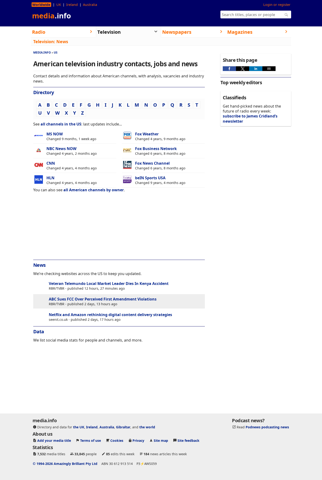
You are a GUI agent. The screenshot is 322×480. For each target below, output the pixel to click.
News (62, 41)
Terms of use (90, 440)
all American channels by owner (93, 189)
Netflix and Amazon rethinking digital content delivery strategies (110, 314)
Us (56, 52)
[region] (119, 229)
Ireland (72, 4)
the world (147, 427)
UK (58, 4)
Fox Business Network (156, 148)
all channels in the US (61, 124)
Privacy (138, 440)
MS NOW (54, 134)
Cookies (116, 440)
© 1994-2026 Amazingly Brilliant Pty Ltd (65, 463)
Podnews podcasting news (267, 427)
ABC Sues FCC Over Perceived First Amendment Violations (103, 299)
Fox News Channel (152, 163)
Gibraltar (123, 427)
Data (38, 331)
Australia (90, 4)
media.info (42, 52)
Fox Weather (147, 134)
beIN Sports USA (150, 177)
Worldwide (41, 4)
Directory (43, 92)
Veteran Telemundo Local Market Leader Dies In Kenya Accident (109, 283)
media (51, 16)
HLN (50, 177)
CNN (50, 163)
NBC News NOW (61, 148)
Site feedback (188, 440)
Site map (161, 440)
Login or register (276, 4)
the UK (78, 427)
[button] (229, 68)
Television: (44, 41)
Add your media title (54, 440)
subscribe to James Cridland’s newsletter (250, 118)
